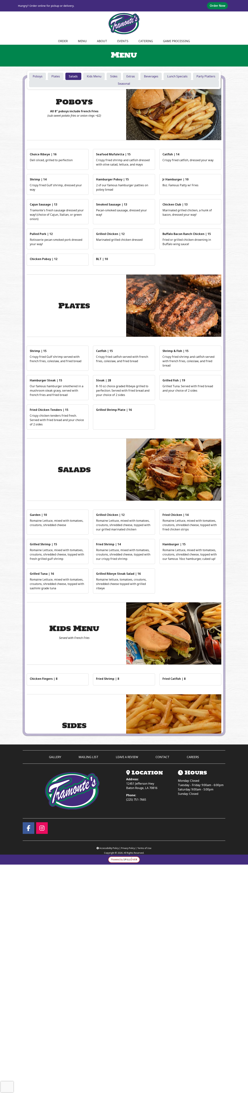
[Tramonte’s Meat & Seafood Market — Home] (72, 791)
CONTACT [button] (162, 757)
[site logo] (124, 23)
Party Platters (205, 76)
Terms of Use (144, 848)
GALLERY (55, 757)
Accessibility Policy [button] (109, 848)
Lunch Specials (177, 76)
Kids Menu (94, 76)
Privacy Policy (128, 848)
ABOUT (102, 41)
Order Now (219, 5)
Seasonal (124, 84)
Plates (55, 76)
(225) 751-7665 (136, 800)
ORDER (64, 41)
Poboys (37, 76)
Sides (113, 76)
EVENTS (122, 41)
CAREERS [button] (193, 757)
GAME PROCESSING (176, 41)
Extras (130, 76)
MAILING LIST (88, 757)
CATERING (146, 41)
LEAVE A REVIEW (128, 757)
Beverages (151, 76)
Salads (73, 76)
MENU (82, 41)
